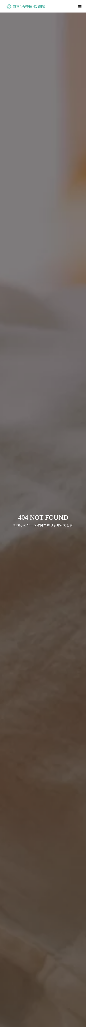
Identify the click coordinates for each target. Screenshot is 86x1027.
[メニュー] (80, 6)
